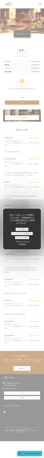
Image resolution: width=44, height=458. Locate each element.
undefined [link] (22, 244)
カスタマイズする (22, 238)
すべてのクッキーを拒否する (22, 233)
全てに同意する (22, 229)
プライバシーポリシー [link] (22, 241)
